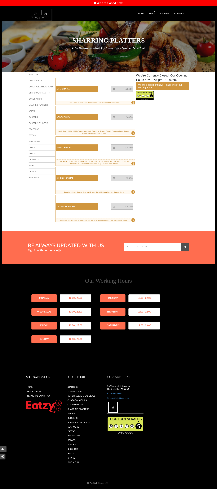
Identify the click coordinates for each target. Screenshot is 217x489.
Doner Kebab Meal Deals (41, 87)
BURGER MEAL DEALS (78, 422)
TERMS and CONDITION (38, 396)
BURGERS (72, 418)
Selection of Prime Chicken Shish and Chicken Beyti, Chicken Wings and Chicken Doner (99, 192)
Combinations (35, 99)
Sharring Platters (38, 105)
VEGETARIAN (73, 436)
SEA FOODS (73, 427)
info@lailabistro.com (119, 398)
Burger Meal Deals (38, 123)
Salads (32, 147)
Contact (179, 14)
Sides (31, 166)
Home (141, 14)
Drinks (32, 172)
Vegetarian (34, 141)
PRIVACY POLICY (35, 391)
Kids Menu (34, 178)
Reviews (164, 14)
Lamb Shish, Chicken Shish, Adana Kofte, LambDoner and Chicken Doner (101, 103)
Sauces (32, 153)
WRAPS (71, 413)
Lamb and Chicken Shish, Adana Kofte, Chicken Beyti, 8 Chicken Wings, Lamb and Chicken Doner (97, 220)
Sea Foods (34, 129)
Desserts (34, 159)
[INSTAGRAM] (113, 407)
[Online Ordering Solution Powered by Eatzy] (44, 406)
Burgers (33, 117)
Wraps (32, 111)
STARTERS (72, 387)
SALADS (71, 440)
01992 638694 (116, 393)
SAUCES (71, 444)
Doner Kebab (35, 81)
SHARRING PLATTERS (78, 409)
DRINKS (71, 458)
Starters (33, 75)
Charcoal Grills (37, 93)
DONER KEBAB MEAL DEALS (81, 396)
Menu (152, 14)
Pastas (32, 135)
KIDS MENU (73, 462)
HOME (30, 387)
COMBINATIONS (75, 404)
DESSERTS (72, 449)
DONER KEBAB (74, 391)
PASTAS (71, 431)
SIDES (70, 453)
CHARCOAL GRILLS (77, 400)
